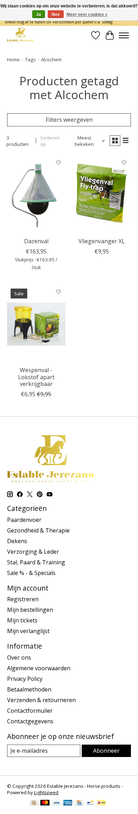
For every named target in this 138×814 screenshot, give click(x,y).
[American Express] (68, 803)
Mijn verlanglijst (28, 631)
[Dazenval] (36, 194)
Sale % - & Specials (31, 573)
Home (13, 59)
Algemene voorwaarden (38, 668)
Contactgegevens (30, 721)
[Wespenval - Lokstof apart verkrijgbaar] (36, 324)
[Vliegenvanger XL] (102, 194)
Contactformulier (30, 711)
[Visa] (56, 803)
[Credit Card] (79, 803)
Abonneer (106, 751)
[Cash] (33, 803)
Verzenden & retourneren (41, 700)
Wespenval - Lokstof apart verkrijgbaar (36, 376)
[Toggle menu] (124, 35)
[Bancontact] (90, 803)
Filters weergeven (69, 120)
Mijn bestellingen (30, 610)
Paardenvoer (24, 520)
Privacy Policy (24, 679)
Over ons (19, 657)
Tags (30, 59)
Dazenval (36, 241)
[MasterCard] (45, 803)
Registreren (23, 599)
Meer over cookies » (87, 14)
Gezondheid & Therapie (38, 530)
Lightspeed (46, 792)
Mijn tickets (22, 620)
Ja (38, 14)
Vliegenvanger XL (102, 241)
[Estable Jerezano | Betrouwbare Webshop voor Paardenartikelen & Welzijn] (20, 35)
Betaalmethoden (29, 689)
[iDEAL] (101, 803)
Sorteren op (49, 141)
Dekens (17, 541)
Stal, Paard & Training (36, 562)
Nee (56, 14)
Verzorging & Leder (33, 552)
